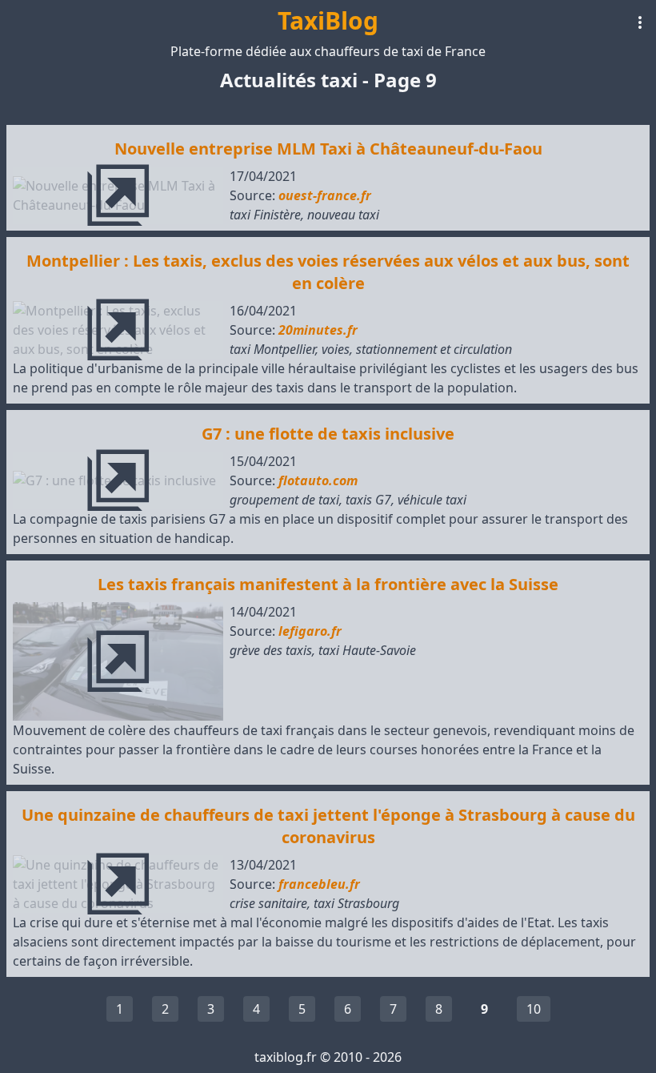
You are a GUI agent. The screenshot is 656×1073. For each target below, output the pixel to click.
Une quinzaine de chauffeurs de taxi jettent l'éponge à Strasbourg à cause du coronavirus (328, 826)
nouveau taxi (343, 214)
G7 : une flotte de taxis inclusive (328, 433)
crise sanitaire (268, 903)
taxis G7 (368, 499)
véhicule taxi (432, 499)
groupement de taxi (284, 499)
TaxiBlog (328, 20)
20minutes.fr (318, 330)
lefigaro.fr (310, 631)
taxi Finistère (265, 214)
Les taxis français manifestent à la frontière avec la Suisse (328, 584)
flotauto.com (318, 480)
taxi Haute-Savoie (367, 650)
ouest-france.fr (324, 195)
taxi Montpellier (272, 349)
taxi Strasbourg (356, 903)
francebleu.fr (319, 884)
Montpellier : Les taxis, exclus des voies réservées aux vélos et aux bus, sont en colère (328, 272)
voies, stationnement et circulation (417, 349)
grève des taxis (271, 650)
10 (533, 1009)
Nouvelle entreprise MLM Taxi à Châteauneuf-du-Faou (328, 148)
